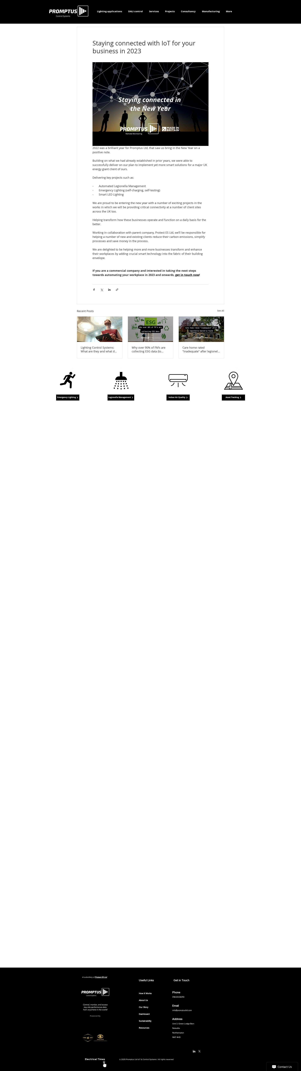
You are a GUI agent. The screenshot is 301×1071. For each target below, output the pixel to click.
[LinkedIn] (194, 1051)
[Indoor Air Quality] (178, 380)
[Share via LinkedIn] (109, 289)
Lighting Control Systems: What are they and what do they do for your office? (98, 349)
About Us (143, 1000)
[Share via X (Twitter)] (101, 289)
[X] (199, 1051)
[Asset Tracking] (233, 380)
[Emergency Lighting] (67, 380)
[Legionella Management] (121, 380)
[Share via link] (117, 289)
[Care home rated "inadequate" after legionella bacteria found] (201, 329)
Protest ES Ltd (101, 977)
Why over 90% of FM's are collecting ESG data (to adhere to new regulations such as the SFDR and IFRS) (149, 349)
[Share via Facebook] (93, 289)
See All (220, 310)
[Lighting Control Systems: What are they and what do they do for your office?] (99, 329)
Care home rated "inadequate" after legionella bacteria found (201, 349)
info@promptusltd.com (182, 1010)
